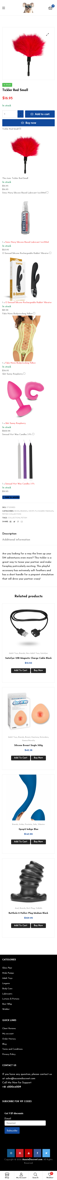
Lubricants (7, 994)
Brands (24, 511)
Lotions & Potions (10, 999)
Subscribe (12, 1130)
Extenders (44, 737)
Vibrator (41, 824)
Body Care (7, 989)
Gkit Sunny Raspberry (12, 374)
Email (8, 1118)
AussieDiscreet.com (32, 1159)
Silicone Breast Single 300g (28, 745)
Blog (4, 1044)
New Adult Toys (32, 653)
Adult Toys (13, 653)
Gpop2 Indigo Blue (28, 829)
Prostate (28, 824)
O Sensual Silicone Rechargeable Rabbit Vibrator (25, 253)
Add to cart (42, 114)
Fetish (24, 518)
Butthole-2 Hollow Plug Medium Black (28, 913)
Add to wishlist (12, 497)
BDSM (16, 511)
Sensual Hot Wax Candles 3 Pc (17, 434)
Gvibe (21, 824)
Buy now (31, 122)
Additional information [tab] (16, 539)
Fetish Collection (11, 514)
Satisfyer (44, 653)
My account (8, 1034)
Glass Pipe (7, 968)
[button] (47, 34)
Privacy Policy (9, 1054)
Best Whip (7, 1004)
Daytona (35, 737)
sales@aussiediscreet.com (20, 1078)
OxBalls (39, 908)
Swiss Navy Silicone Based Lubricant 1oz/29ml (24, 193)
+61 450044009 (11, 1087)
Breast (27, 737)
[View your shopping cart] (50, 8)
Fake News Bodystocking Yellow (17, 314)
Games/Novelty (28, 740)
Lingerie (6, 983)
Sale (35, 824)
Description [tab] (9, 533)
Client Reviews (9, 1028)
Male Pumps (8, 973)
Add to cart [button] (20, 670)
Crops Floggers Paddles (41, 511)
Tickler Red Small (10, 129)
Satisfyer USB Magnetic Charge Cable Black (28, 658)
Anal (17, 908)
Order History (9, 1039)
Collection (14, 518)
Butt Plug (31, 908)
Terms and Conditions (12, 1049)
